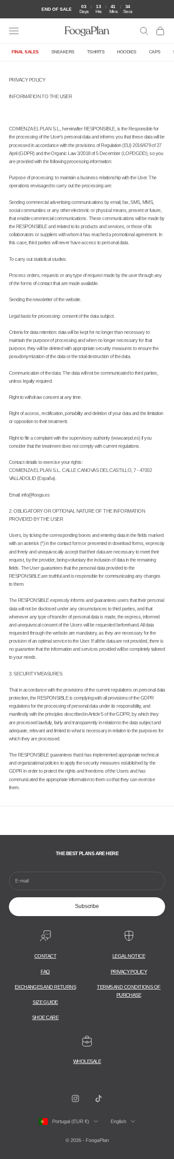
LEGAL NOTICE (128, 956)
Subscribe (87, 906)
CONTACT (45, 956)
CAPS (155, 51)
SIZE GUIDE (45, 1002)
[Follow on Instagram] (75, 1098)
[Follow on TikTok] (98, 1098)
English (118, 1121)
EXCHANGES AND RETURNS (45, 987)
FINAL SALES (25, 51)
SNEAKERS (63, 51)
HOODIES (127, 51)
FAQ (45, 971)
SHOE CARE (45, 1017)
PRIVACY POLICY (129, 971)
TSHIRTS (96, 51)
